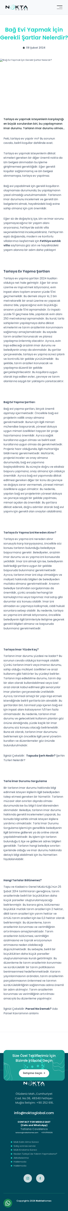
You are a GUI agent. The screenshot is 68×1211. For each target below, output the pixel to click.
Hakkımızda (20, 1162)
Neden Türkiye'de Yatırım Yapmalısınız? (35, 1154)
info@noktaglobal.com (34, 1112)
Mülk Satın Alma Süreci (26, 1142)
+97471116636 (47, 1132)
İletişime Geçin (32, 1073)
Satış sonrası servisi (25, 1146)
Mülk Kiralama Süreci (25, 1150)
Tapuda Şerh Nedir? (40, 756)
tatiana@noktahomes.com (27, 1132)
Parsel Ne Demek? (38, 1009)
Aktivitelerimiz (21, 1158)
